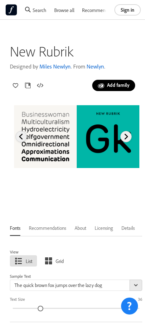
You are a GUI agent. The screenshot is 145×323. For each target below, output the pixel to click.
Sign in (127, 10)
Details (128, 228)
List (29, 261)
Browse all (64, 10)
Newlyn (95, 66)
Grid (60, 261)
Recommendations (100, 10)
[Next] (126, 136)
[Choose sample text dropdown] (136, 285)
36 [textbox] (140, 299)
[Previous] (21, 136)
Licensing (104, 228)
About (80, 228)
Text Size (17, 299)
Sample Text (20, 276)
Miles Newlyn (55, 66)
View (14, 252)
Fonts (15, 228)
